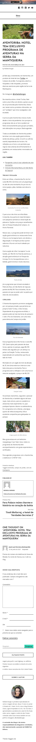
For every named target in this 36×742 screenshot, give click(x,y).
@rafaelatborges (19, 94)
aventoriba (10, 468)
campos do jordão (20, 468)
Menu (18, 15)
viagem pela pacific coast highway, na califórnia (17, 661)
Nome (5, 613)
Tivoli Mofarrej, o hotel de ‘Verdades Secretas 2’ (19, 513)
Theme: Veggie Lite (9, 739)
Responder (25, 549)
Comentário (6, 584)
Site (4, 625)
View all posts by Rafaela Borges (15, 494)
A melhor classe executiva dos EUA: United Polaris (17, 669)
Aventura (11, 465)
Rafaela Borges (9, 68)
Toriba (22, 78)
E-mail (5, 619)
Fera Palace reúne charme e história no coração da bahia (18, 503)
